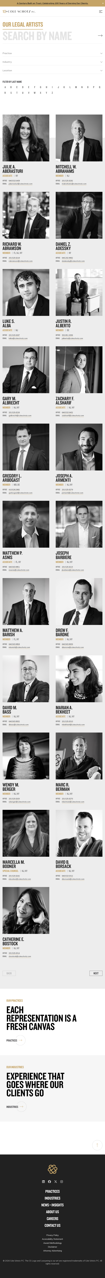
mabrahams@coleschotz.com (74, 184)
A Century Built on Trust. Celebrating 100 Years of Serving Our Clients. (52, 3)
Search (100, 35)
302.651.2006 (67, 335)
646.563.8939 (67, 644)
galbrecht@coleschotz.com (20, 415)
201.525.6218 (14, 258)
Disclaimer (52, 1247)
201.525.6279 (67, 489)
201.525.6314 (14, 953)
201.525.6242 (14, 876)
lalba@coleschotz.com (18, 338)
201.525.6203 (14, 799)
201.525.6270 (67, 799)
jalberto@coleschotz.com (72, 338)
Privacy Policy (52, 1235)
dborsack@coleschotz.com (73, 879)
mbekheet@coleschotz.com (73, 724)
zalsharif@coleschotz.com (73, 415)
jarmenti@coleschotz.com (72, 493)
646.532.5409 (14, 181)
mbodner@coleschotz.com (20, 879)
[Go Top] (97, 1145)
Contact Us (52, 1225)
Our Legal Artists (23, 24)
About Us (52, 1212)
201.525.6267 (14, 335)
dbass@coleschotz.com (19, 724)
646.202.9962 (67, 258)
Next (95, 973)
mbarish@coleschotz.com (19, 647)
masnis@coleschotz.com (19, 570)
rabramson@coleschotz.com (21, 261)
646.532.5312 (67, 876)
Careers (52, 1218)
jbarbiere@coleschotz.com (73, 570)
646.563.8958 (14, 644)
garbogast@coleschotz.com (20, 493)
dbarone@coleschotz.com (73, 647)
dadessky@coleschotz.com (73, 261)
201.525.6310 (67, 721)
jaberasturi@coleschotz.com (20, 184)
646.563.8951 (14, 567)
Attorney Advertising (52, 1250)
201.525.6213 (67, 567)
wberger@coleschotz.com (19, 802)
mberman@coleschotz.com (73, 802)
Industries (12, 1107)
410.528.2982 (14, 489)
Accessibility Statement (52, 1239)
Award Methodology (52, 1243)
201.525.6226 (14, 412)
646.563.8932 (14, 721)
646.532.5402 (67, 412)
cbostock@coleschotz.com (20, 956)
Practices (11, 1040)
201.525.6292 (67, 181)
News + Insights (52, 1205)
